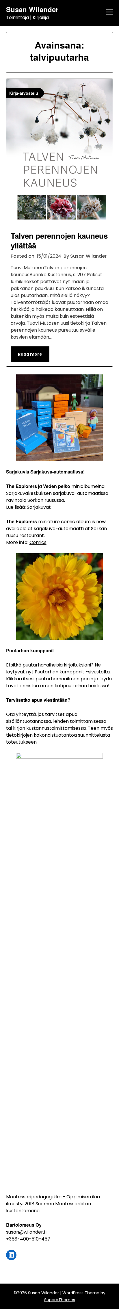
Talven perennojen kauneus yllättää (59, 240)
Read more (30, 354)
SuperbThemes (59, 1300)
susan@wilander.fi (26, 1232)
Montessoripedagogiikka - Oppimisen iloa (53, 1196)
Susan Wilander (32, 9)
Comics (38, 542)
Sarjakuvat (39, 507)
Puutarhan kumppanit (59, 672)
